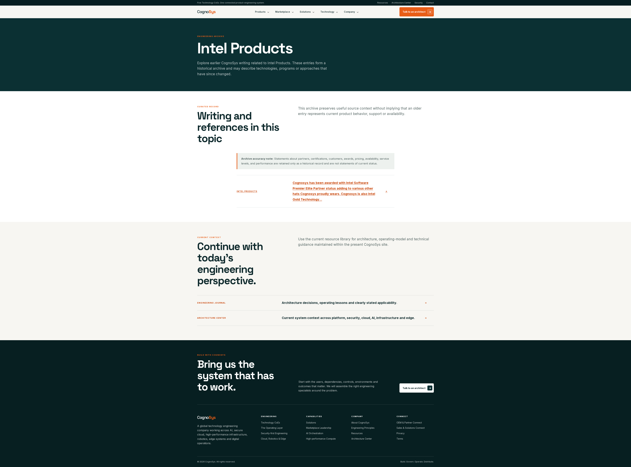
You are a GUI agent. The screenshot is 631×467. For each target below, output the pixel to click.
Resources (382, 2)
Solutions (305, 11)
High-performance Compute (321, 438)
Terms (400, 438)
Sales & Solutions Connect (411, 428)
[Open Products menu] (268, 12)
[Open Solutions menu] (313, 12)
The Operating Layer (272, 428)
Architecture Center (401, 2)
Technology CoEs (270, 422)
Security (419, 2)
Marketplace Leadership (318, 428)
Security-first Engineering (274, 433)
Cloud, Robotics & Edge (273, 438)
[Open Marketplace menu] (293, 12)
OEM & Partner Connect (409, 422)
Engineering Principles (362, 428)
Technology (327, 11)
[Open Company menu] (357, 12)
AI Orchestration (314, 433)
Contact (430, 2)
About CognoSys (360, 422)
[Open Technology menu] (337, 12)
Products (260, 11)
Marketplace (282, 11)
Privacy (401, 433)
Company (349, 11)
